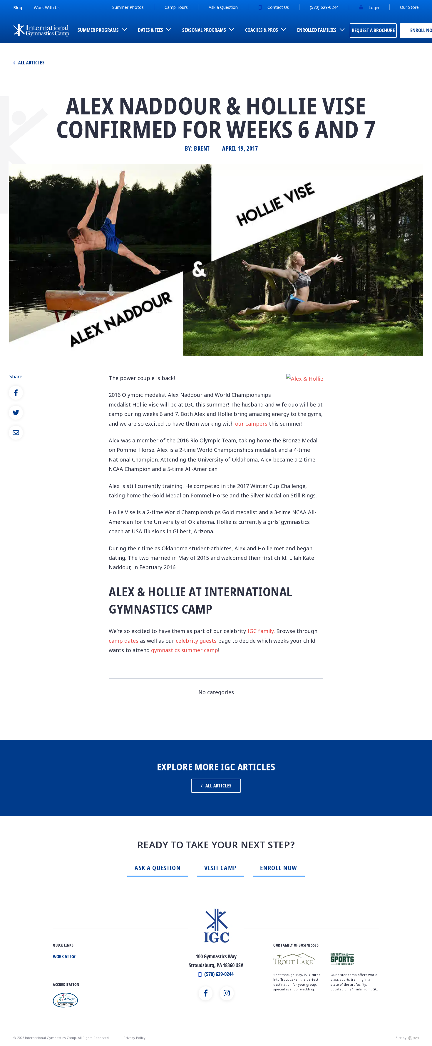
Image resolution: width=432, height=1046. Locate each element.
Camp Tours (176, 7)
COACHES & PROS (261, 30)
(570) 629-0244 (324, 7)
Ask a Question (223, 7)
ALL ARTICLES (218, 786)
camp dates (123, 640)
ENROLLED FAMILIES (316, 30)
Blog (17, 7)
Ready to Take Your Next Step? (216, 845)
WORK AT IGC (64, 957)
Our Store (409, 7)
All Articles (31, 63)
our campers (251, 423)
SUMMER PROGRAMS (98, 30)
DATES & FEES (150, 30)
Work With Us (47, 7)
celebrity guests (196, 640)
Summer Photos (128, 7)
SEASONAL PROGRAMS (204, 30)
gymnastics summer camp (184, 650)
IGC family (260, 630)
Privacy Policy (134, 1037)
